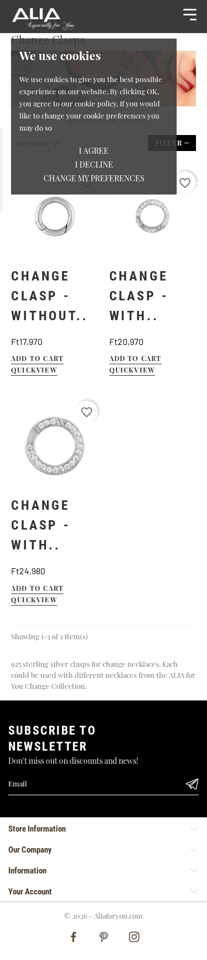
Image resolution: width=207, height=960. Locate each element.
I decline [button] (94, 164)
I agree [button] (94, 150)
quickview (34, 369)
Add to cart (37, 358)
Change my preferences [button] (94, 178)
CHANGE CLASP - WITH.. (139, 295)
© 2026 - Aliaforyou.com (103, 915)
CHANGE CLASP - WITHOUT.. (49, 295)
